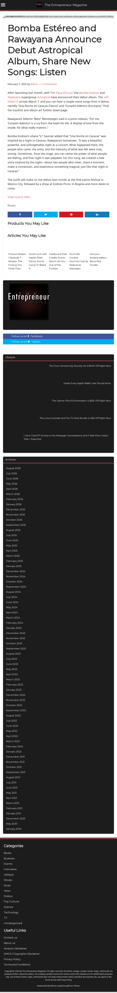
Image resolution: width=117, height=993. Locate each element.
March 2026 (13, 494)
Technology (11, 912)
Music (12, 205)
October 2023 (14, 643)
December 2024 (15, 571)
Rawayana (14, 97)
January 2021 (13, 813)
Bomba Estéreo (89, 93)
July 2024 (11, 597)
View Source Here (19, 197)
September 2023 (16, 648)
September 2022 (16, 710)
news (7, 890)
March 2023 (13, 679)
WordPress (52, 986)
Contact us (10, 937)
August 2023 (13, 653)
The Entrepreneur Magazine (66, 5)
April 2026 (12, 488)
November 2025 (15, 514)
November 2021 (15, 761)
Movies (8, 880)
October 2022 (14, 705)
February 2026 (14, 499)
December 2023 (15, 633)
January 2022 (13, 751)
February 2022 (14, 746)
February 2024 (14, 622)
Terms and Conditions (17, 964)
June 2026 (12, 478)
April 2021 (11, 797)
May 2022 (11, 731)
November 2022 (15, 700)
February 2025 (14, 561)
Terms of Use (50, 980)
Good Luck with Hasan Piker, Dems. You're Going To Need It (38, 261)
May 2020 (11, 823)
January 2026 (13, 504)
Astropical (43, 97)
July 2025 (11, 535)
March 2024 (13, 617)
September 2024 (16, 586)
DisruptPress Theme (71, 986)
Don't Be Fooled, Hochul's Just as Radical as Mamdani (78, 261)
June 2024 (12, 602)
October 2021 (14, 767)
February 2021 (14, 808)
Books (7, 853)
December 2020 (15, 818)
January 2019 (13, 828)
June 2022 (12, 725)
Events (8, 863)
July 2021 (11, 782)
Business (9, 858)
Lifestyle (9, 874)
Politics (8, 896)
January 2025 (13, 566)
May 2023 (11, 669)
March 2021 (12, 803)
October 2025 (14, 519)
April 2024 (12, 612)
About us (9, 943)
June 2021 (12, 787)
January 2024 (14, 627)
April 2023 (12, 674)
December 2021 (15, 756)
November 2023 (15, 638)
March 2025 (13, 555)
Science (8, 907)
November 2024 (15, 576)
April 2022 (12, 736)
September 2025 (16, 524)
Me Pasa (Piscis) (61, 93)
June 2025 (12, 540)
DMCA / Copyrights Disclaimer (22, 953)
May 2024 (11, 607)
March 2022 (13, 741)
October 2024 (14, 581)
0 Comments (49, 84)
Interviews (10, 869)
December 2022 (15, 694)
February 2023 (14, 684)
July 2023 (11, 658)
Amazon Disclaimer (15, 948)
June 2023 (12, 664)
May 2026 (11, 483)
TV (5, 917)
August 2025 (13, 530)
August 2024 (13, 591)
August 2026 (13, 468)
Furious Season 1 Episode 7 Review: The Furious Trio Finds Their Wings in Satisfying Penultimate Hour (17, 269)
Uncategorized (13, 923)
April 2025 (12, 550)
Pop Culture (11, 901)
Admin (34, 84)
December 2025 (15, 509)
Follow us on (27, 336)
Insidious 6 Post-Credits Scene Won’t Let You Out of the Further (58, 261)
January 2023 (13, 689)
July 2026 (11, 473)
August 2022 (13, 715)
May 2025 (11, 545)
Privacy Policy (12, 959)
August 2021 (13, 777)
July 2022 (11, 720)
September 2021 (15, 772)
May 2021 (11, 792)
